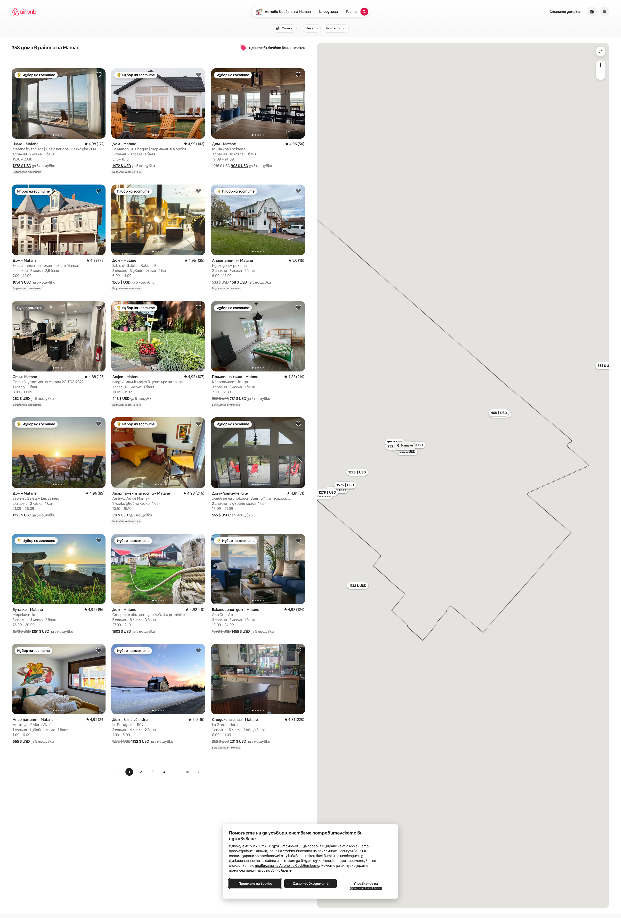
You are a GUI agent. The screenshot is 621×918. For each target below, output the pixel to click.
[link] (118, 772)
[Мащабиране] (600, 65)
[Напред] (198, 772)
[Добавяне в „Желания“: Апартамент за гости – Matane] (198, 424)
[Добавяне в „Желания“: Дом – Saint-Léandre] (198, 650)
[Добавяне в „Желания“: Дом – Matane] (198, 74)
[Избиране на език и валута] (592, 12)
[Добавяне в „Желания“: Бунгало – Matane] (99, 540)
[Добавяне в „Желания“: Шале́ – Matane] (99, 74)
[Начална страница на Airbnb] (24, 11)
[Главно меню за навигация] (604, 12)
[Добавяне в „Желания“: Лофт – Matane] (198, 307)
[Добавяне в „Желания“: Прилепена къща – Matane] (298, 307)
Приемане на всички (255, 883)
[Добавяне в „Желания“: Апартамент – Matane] (298, 191)
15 (187, 772)
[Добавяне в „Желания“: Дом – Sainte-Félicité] (298, 424)
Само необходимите (310, 883)
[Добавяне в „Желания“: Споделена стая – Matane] (298, 650)
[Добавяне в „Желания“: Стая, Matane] (99, 307)
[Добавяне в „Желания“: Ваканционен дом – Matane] (298, 540)
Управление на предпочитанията (366, 885)
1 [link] (129, 772)
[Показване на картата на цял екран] (600, 51)
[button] (22, 165)
